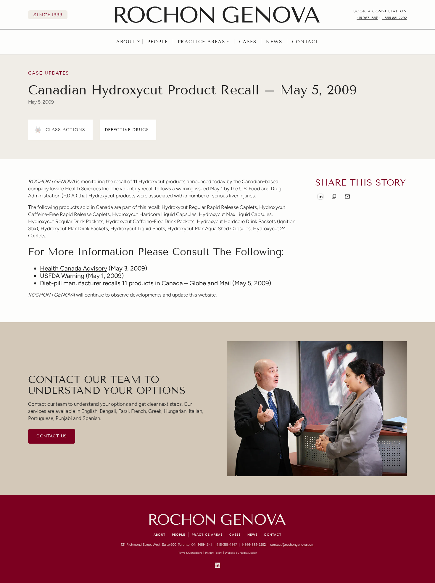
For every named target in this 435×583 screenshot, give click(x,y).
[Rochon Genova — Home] (217, 15)
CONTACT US (51, 436)
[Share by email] (347, 196)
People (157, 41)
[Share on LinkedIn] (320, 196)
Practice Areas (201, 41)
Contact (305, 41)
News (274, 41)
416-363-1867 (367, 18)
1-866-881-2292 (394, 18)
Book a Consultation (380, 11)
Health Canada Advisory (73, 268)
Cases (248, 41)
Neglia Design (248, 552)
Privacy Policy (213, 552)
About (126, 41)
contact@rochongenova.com (292, 544)
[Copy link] (334, 196)
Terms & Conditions (190, 552)
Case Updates (48, 73)
